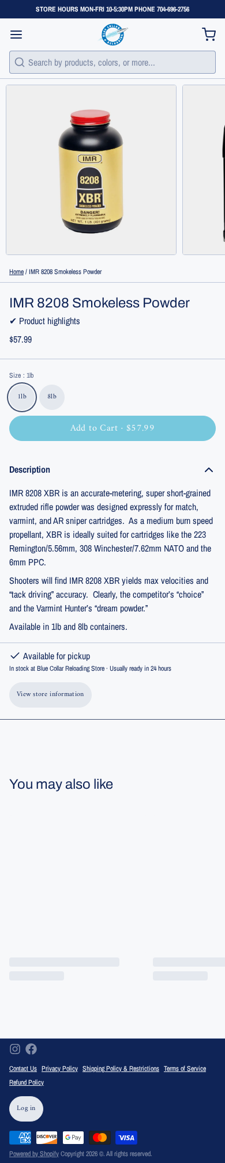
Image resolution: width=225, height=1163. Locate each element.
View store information (50, 695)
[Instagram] (15, 1049)
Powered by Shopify (34, 1153)
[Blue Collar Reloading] (112, 34)
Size (21, 375)
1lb (22, 397)
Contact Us (23, 1068)
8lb (52, 397)
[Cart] (204, 34)
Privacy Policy (60, 1068)
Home (16, 271)
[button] (112, 428)
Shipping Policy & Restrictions (120, 1068)
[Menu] (20, 34)
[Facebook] (31, 1049)
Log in (26, 1109)
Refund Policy (26, 1082)
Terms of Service (185, 1068)
